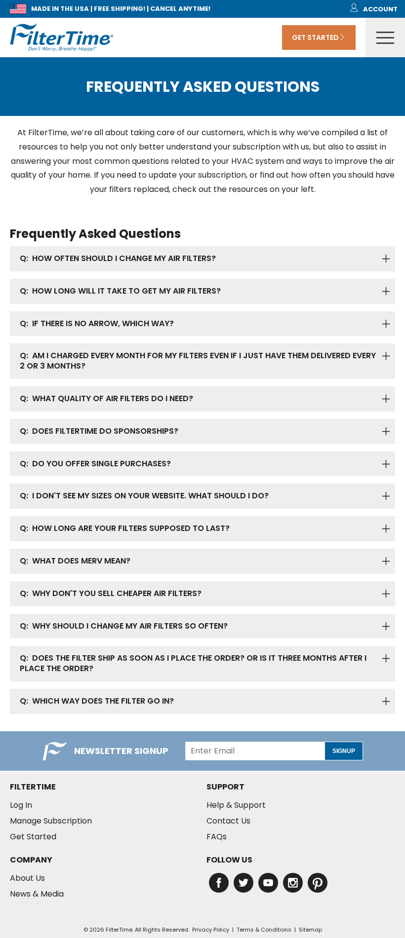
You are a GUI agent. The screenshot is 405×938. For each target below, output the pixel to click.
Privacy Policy (210, 930)
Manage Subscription (51, 821)
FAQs (216, 836)
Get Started (315, 37)
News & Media (37, 894)
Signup (343, 751)
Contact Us (228, 821)
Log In (21, 805)
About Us (27, 878)
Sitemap (310, 930)
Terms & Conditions (264, 930)
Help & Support (236, 805)
